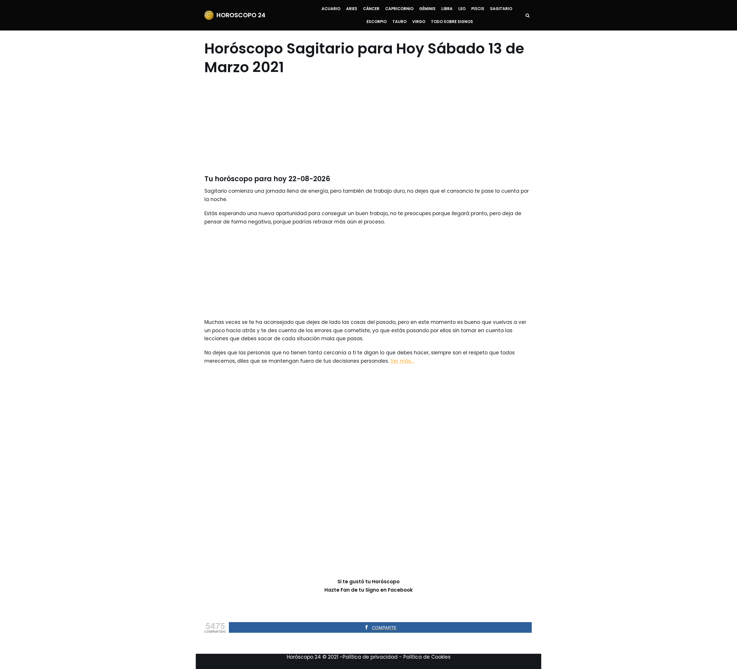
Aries (351, 9)
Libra (447, 9)
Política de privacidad (370, 656)
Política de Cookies (427, 656)
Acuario (331, 9)
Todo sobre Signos (452, 21)
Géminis (427, 9)
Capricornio (399, 9)
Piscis (477, 9)
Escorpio (376, 21)
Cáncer (371, 9)
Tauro (399, 21)
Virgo (418, 21)
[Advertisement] (364, 125)
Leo (462, 9)
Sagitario (501, 9)
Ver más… (402, 361)
